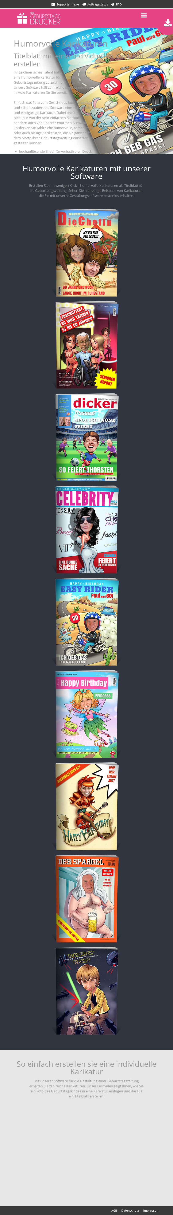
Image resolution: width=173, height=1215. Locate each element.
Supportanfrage (68, 4)
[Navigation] (144, 15)
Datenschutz (130, 1210)
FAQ (119, 4)
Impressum (151, 1210)
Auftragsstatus (97, 4)
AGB (114, 1210)
